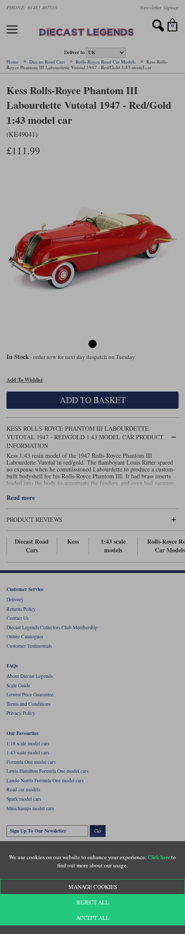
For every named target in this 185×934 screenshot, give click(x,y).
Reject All (93, 902)
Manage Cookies (92, 887)
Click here (159, 857)
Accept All (92, 918)
